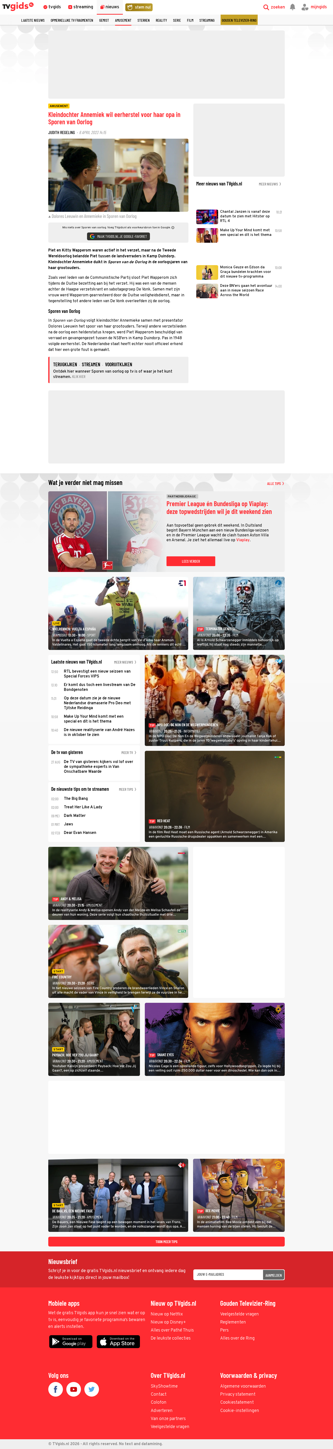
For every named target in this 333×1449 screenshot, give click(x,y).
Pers (224, 1330)
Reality (161, 20)
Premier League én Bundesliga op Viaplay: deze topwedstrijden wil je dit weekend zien (219, 507)
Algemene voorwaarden (243, 1386)
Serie (177, 20)
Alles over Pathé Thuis (172, 1330)
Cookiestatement (237, 1402)
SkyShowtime (164, 1386)
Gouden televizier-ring (239, 20)
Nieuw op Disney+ (168, 1322)
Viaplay (243, 540)
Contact (158, 1394)
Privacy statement (237, 1394)
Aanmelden (273, 1275)
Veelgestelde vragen (239, 1314)
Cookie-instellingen (239, 1411)
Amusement (123, 20)
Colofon (158, 1402)
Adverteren (162, 1411)
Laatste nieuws (33, 20)
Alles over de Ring (237, 1338)
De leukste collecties (171, 1338)
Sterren (143, 20)
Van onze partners (168, 1419)
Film (190, 20)
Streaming (207, 20)
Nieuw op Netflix (167, 1314)
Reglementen (233, 1322)
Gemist (104, 20)
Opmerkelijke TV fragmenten (72, 20)
